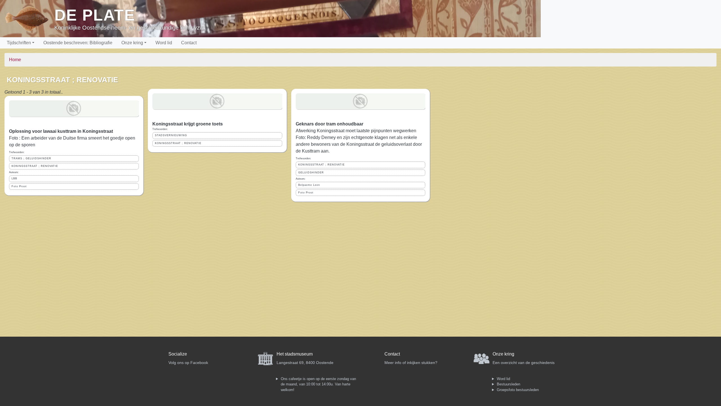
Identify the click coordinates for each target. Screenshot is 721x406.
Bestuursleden (508, 384)
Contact (189, 42)
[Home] (29, 19)
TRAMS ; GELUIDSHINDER (31, 158)
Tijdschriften (19, 42)
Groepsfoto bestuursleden (518, 390)
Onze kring (132, 42)
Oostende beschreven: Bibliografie (77, 42)
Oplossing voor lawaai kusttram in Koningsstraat (61, 131)
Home (15, 59)
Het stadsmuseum (295, 354)
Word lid (163, 42)
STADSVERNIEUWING (171, 135)
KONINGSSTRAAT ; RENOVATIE (35, 166)
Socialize (177, 354)
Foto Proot (19, 186)
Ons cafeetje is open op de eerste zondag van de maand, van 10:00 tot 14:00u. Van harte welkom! (318, 384)
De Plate (94, 15)
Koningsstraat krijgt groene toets (187, 124)
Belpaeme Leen (309, 185)
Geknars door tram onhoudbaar (329, 124)
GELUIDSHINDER (311, 172)
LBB (14, 178)
